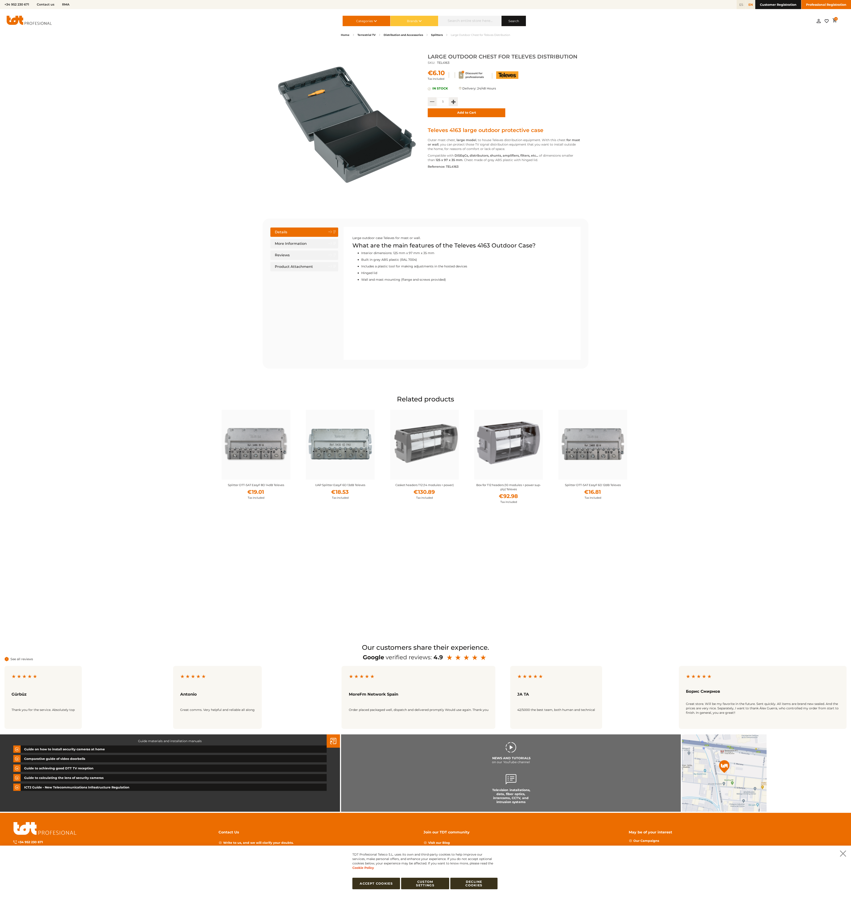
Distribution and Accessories (403, 35)
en (750, 5)
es (741, 5)
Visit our (439, 843)
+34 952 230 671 (30, 842)
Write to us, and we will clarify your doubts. (258, 843)
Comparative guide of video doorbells (54, 759)
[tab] (304, 232)
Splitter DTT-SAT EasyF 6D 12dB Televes (509, 485)
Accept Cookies (376, 883)
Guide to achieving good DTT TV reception (59, 768)
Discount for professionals (474, 75)
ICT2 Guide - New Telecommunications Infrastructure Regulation (76, 787)
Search (513, 21)
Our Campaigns (646, 841)
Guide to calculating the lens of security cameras (63, 778)
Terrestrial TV (366, 35)
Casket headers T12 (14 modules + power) (340, 485)
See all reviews (21, 659)
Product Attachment (294, 267)
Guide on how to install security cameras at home (64, 749)
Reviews (282, 255)
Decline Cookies (473, 883)
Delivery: (469, 88)
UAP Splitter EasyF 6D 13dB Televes (256, 485)
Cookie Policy (363, 868)
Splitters (437, 35)
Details (281, 232)
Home (345, 35)
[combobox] (470, 21)
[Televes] (507, 78)
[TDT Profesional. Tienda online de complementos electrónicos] (29, 21)
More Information (291, 243)
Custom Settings (425, 883)
